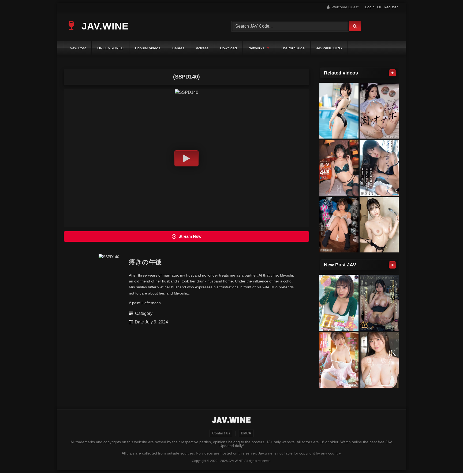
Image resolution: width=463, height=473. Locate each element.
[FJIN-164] (379, 303)
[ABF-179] (379, 225)
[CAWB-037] (379, 360)
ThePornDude (293, 48)
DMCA (246, 433)
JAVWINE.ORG (329, 48)
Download (228, 48)
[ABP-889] (339, 111)
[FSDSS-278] (339, 168)
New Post (78, 48)
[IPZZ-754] (379, 168)
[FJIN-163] (339, 303)
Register (391, 7)
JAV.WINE (104, 26)
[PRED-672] (379, 111)
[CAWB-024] (339, 360)
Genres (178, 48)
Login (370, 7)
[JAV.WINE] (231, 421)
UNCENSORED (110, 48)
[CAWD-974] (339, 225)
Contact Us (221, 433)
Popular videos (147, 48)
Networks (256, 48)
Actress (202, 48)
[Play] (186, 158)
